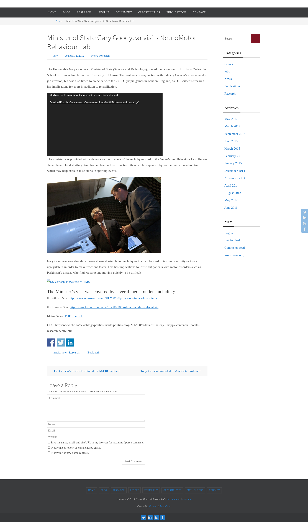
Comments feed (234, 247)
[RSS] (304, 223)
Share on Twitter (61, 342)
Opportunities (172, 490)
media (56, 352)
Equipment (151, 490)
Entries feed (232, 240)
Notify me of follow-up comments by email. (76, 447)
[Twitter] (304, 212)
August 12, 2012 (74, 55)
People (134, 490)
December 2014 (234, 170)
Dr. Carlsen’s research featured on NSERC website (86, 371)
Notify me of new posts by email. (70, 453)
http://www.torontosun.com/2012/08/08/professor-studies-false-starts (114, 307)
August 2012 (232, 193)
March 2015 (232, 148)
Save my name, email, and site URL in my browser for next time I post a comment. (97, 442)
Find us (186, 499)
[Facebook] (304, 229)
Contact (214, 490)
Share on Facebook (51, 342)
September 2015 (234, 133)
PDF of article (74, 316)
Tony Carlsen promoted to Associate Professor (170, 371)
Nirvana (153, 506)
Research (104, 55)
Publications (232, 86)
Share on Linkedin (70, 342)
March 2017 (232, 126)
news (65, 352)
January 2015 (233, 163)
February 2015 (233, 156)
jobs (227, 71)
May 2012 (231, 200)
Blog (104, 490)
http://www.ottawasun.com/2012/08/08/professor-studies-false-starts (113, 298)
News (58, 21)
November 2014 (234, 178)
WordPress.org (233, 255)
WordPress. (165, 506)
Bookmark (93, 352)
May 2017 (231, 119)
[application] (105, 124)
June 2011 (230, 207)
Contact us (174, 499)
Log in (228, 233)
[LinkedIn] (304, 217)
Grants (228, 64)
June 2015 (231, 141)
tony (55, 55)
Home (91, 490)
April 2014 (231, 185)
